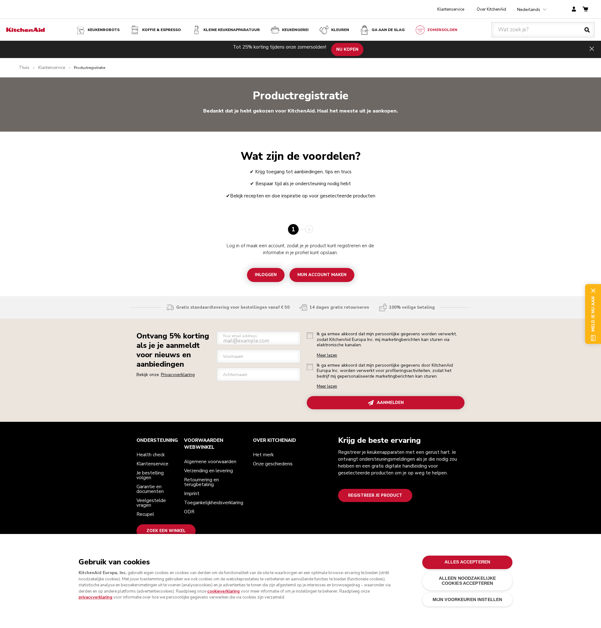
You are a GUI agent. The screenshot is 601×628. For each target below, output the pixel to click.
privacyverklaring (95, 597)
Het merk (263, 455)
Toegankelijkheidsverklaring (213, 503)
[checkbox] (310, 335)
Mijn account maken (322, 275)
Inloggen (266, 275)
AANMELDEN (390, 403)
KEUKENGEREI (295, 29)
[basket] (585, 10)
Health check (150, 455)
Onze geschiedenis (273, 464)
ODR (189, 512)
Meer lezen (327, 355)
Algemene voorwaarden (210, 461)
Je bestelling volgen (150, 475)
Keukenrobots (104, 29)
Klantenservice (450, 9)
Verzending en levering (208, 471)
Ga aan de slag (388, 29)
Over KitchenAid (491, 9)
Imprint (191, 493)
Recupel (145, 514)
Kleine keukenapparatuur (231, 29)
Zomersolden (442, 29)
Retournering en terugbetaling (201, 482)
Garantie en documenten (150, 489)
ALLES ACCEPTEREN (467, 562)
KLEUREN (340, 29)
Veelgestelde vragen (151, 502)
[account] (574, 10)
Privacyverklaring (178, 375)
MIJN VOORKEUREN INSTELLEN (467, 599)
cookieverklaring (223, 591)
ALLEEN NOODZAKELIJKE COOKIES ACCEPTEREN (467, 581)
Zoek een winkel (166, 531)
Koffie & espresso (161, 29)
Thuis (24, 68)
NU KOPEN (347, 49)
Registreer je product (375, 495)
